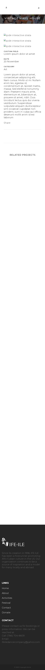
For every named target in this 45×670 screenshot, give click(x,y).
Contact (6, 607)
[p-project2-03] (17, 46)
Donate (6, 612)
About (5, 593)
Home (13, 21)
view (22, 182)
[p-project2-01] (17, 35)
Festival (6, 602)
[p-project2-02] (17, 40)
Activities (7, 598)
